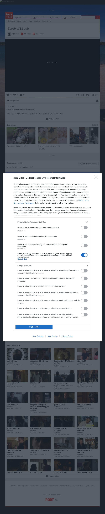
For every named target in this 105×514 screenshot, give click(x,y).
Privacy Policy (67, 336)
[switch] (84, 227)
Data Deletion (38, 336)
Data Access (52, 336)
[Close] (96, 178)
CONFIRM (34, 327)
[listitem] (52, 222)
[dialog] (52, 257)
